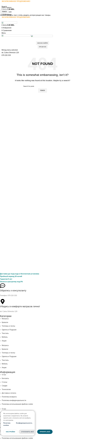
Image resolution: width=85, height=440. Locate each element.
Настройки (10, 432)
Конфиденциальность (24, 423)
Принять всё (45, 432)
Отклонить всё (27, 432)
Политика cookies (6, 424)
